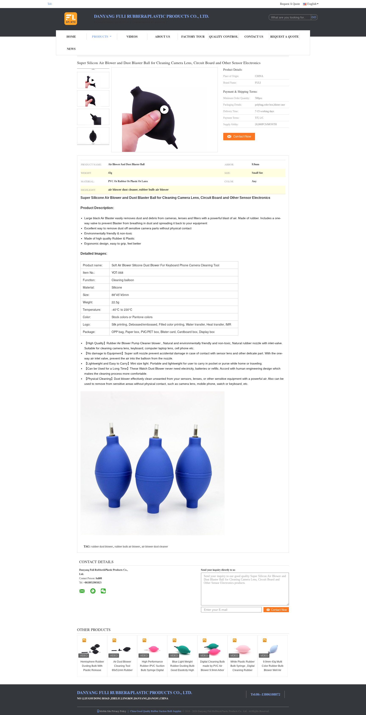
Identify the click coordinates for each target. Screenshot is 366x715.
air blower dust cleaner (155, 546)
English (311, 4)
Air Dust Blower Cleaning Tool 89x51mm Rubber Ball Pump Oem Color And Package (122, 670)
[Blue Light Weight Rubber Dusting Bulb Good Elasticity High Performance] (182, 648)
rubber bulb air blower (127, 546)
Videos (132, 36)
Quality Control (223, 36)
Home (71, 36)
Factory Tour (193, 36)
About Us (162, 36)
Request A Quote (290, 4)
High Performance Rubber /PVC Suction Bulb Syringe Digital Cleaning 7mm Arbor (152, 668)
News (71, 49)
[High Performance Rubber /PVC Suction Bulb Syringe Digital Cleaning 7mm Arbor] (152, 648)
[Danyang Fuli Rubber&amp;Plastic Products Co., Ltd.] (70, 18)
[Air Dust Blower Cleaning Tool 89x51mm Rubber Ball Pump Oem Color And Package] (122, 648)
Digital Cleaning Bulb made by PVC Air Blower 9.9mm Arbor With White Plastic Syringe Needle (212, 670)
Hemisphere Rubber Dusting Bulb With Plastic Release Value (92, 668)
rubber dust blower (102, 546)
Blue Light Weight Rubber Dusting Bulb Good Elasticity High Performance (182, 668)
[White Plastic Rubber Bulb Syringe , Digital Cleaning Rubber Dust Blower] (242, 648)
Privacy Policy (119, 711)
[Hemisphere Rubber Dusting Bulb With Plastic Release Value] (92, 648)
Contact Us (253, 36)
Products (100, 36)
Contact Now (242, 136)
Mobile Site (105, 711)
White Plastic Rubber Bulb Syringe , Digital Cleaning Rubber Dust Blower (242, 668)
